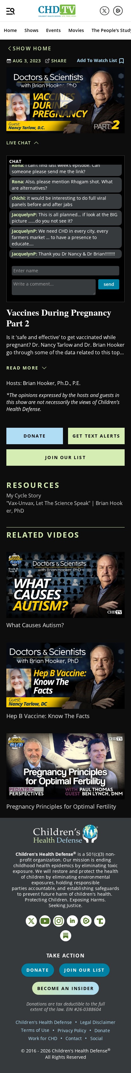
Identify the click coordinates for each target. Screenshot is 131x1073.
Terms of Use (35, 1030)
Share (59, 61)
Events (53, 30)
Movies (76, 30)
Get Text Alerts (96, 436)
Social (96, 1038)
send (109, 284)
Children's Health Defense (44, 1022)
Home (10, 30)
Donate (35, 436)
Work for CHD (42, 1038)
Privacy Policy (72, 1030)
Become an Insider (65, 988)
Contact (74, 1038)
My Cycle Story (23, 495)
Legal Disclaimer (97, 1022)
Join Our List (65, 457)
